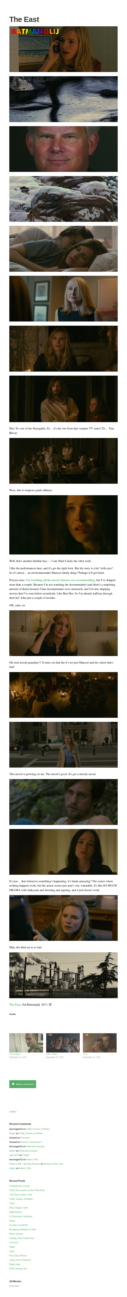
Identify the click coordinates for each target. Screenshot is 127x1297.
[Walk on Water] (63, 1043)
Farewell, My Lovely (19, 1186)
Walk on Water (51, 1054)
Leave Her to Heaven (20, 1260)
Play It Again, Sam (18, 1207)
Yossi (85, 1054)
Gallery (13, 1111)
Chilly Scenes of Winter (38, 1129)
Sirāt (11, 1251)
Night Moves (15, 1212)
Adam (12, 1133)
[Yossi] (100, 1043)
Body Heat (14, 1264)
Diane (12, 1220)
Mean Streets (16, 1233)
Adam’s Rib (32, 1159)
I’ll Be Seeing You (18, 1268)
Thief (11, 1203)
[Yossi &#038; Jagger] (26, 1043)
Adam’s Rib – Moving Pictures (24, 1163)
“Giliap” (26, 1155)
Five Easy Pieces (18, 1255)
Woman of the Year (53, 1163)
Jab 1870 (14, 1155)
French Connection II (31, 1142)
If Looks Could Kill (18, 1225)
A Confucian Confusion (20, 1216)
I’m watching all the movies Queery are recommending (60, 580)
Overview (14, 1286)
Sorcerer (25, 1137)
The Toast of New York (20, 1194)
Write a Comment (25, 1084)
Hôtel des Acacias (35, 1146)
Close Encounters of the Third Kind (26, 1190)
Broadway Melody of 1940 (22, 1229)
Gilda (12, 1247)
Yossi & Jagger (14, 1054)
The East (15, 1004)
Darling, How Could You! (21, 1238)
